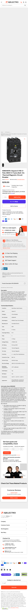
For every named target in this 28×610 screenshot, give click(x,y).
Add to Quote (14, 206)
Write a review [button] (14, 498)
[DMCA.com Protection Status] (24, 575)
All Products (7, 132)
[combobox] (14, 5)
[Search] (25, 5)
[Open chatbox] (25, 607)
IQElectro (8, 516)
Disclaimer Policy (15, 607)
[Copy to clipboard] (24, 283)
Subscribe (14, 587)
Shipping (4, 189)
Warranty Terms (6, 248)
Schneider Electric (21, 179)
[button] (1, 2)
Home (2, 132)
